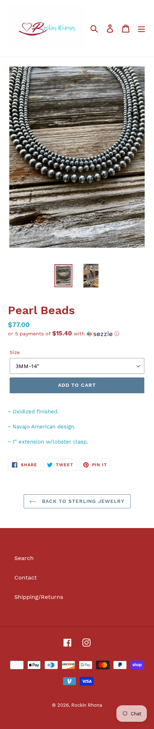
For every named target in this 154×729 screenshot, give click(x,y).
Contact (25, 577)
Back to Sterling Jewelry (82, 501)
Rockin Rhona (86, 705)
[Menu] (141, 28)
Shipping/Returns (38, 596)
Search (24, 558)
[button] (77, 333)
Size (15, 352)
